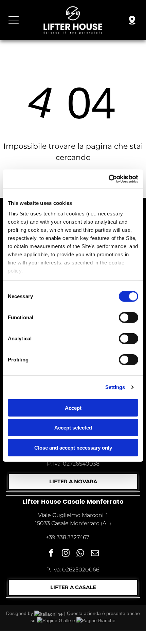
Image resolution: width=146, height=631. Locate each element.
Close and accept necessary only (73, 447)
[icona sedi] (132, 23)
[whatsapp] (80, 554)
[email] (95, 554)
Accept (73, 407)
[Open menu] (13, 20)
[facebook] (51, 554)
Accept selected (73, 428)
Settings (115, 387)
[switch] (128, 317)
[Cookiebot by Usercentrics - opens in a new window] (108, 179)
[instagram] (66, 554)
